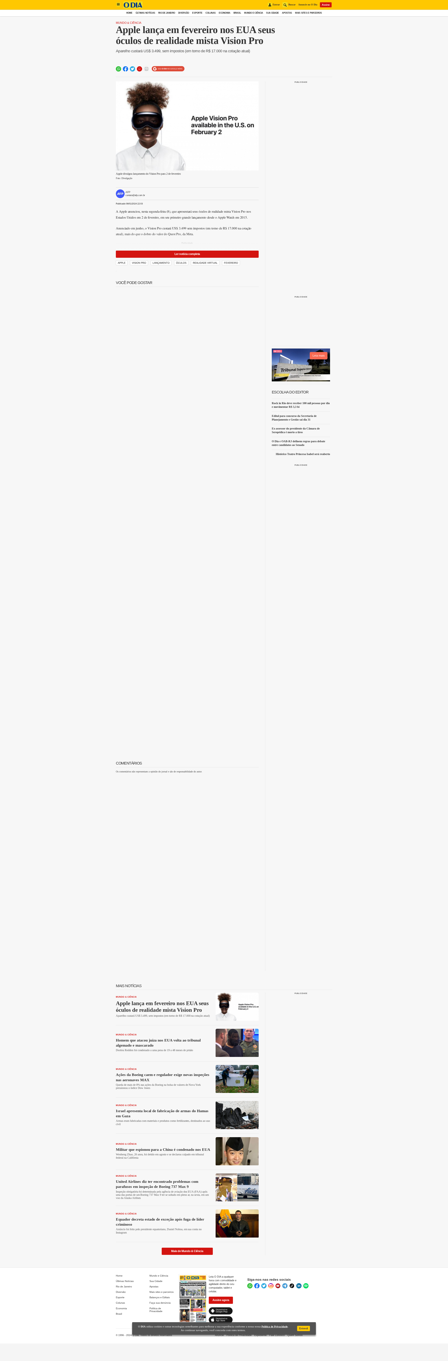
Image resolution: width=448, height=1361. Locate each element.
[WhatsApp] (250, 1285)
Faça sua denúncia (160, 1302)
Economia (224, 13)
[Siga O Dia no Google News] (168, 68)
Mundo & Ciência (128, 22)
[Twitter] (264, 1285)
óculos (181, 262)
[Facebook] (257, 1285)
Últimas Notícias (145, 13)
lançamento (161, 262)
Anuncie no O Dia (307, 4)
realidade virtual (205, 262)
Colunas (210, 13)
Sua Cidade (272, 13)
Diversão (183, 13)
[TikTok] (292, 1285)
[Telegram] (285, 1285)
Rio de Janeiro (166, 13)
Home (129, 13)
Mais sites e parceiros (161, 1292)
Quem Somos (295, 1335)
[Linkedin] (299, 1285)
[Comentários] (146, 69)
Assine (326, 4)
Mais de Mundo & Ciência (187, 1251)
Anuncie (219, 1335)
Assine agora (220, 1300)
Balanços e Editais (159, 1297)
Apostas (287, 13)
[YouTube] (278, 1285)
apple (121, 262)
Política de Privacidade (155, 1310)
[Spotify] (306, 1285)
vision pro (139, 262)
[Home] (133, 7)
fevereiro (231, 262)
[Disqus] (187, 819)
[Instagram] (271, 1285)
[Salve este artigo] (139, 69)
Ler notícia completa (187, 254)
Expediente (260, 1335)
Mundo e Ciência (253, 13)
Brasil (237, 13)
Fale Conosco (277, 1335)
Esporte (197, 13)
